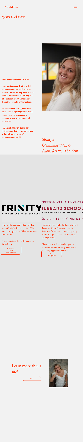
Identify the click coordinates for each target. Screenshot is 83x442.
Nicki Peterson (11, 7)
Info (31, 378)
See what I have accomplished (11, 251)
